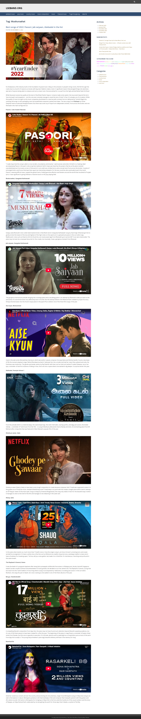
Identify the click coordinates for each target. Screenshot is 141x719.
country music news (128, 61)
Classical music (62, 14)
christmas (107, 61)
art (113, 65)
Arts (130, 63)
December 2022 (103, 29)
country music (30, 14)
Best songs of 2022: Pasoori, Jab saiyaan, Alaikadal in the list (34, 27)
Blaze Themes (86, 717)
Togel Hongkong (74, 14)
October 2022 (102, 32)
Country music (114, 63)
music (53, 14)
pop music (20, 14)
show (98, 63)
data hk (84, 14)
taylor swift (120, 61)
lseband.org (14, 8)
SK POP (106, 65)
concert (110, 61)
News (132, 63)
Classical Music (121, 63)
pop (123, 61)
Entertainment (101, 61)
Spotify (113, 61)
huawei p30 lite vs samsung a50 (105, 63)
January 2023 (102, 27)
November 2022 (103, 30)
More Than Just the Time (105, 51)
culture (98, 65)
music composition (43, 14)
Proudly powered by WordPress (59, 717)
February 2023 (102, 25)
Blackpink (127, 63)
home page (110, 65)
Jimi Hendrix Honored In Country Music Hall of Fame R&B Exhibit (114, 54)
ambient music (10, 14)
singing (116, 61)
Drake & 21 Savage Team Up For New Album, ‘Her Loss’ (112, 40)
